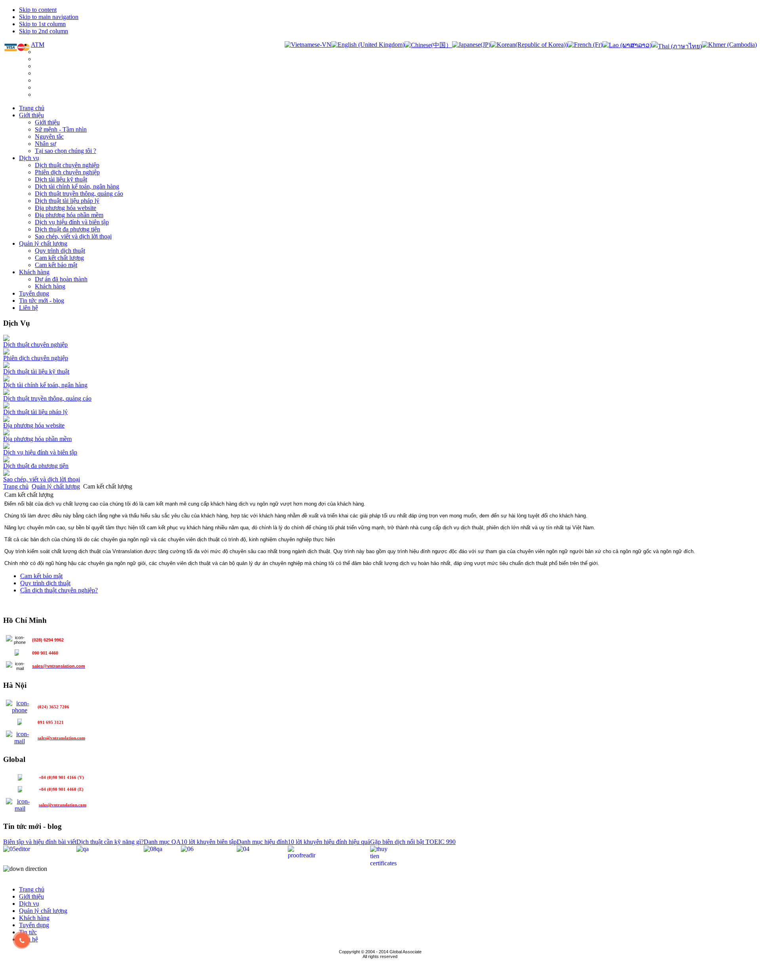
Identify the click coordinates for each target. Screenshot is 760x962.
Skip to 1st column (42, 24)
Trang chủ (15, 486)
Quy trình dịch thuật (45, 583)
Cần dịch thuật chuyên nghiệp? (59, 590)
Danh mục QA (162, 841)
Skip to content (38, 9)
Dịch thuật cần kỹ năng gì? (110, 841)
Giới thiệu (31, 896)
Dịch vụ (29, 903)
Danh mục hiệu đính (262, 841)
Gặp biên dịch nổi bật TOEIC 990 (413, 841)
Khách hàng (34, 917)
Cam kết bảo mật (41, 576)
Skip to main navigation (48, 16)
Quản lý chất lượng (56, 486)
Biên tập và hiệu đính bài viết (39, 841)
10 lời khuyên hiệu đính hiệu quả (329, 841)
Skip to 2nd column (43, 31)
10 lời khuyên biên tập (209, 841)
